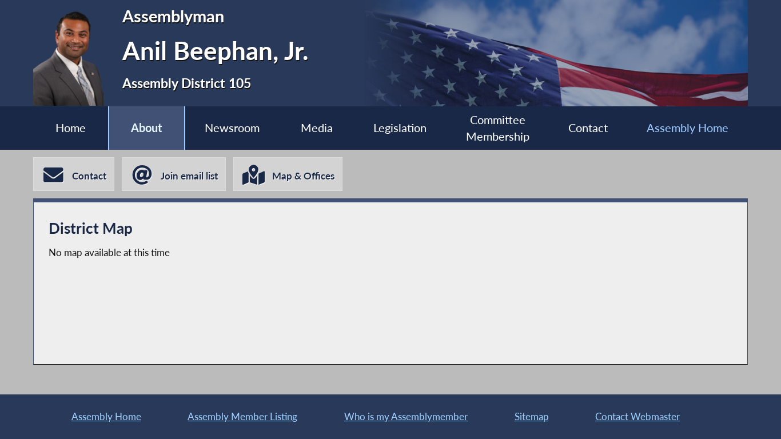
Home (70, 127)
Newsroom (232, 127)
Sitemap (532, 416)
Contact (588, 127)
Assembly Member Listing (242, 416)
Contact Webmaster (637, 416)
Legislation (400, 127)
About (146, 127)
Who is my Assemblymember (406, 416)
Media (317, 127)
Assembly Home (687, 127)
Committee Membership (497, 128)
